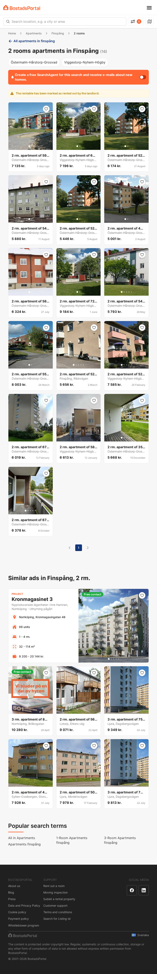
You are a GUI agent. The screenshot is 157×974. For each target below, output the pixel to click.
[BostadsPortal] (21, 7)
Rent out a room (54, 886)
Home (12, 33)
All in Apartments (21, 838)
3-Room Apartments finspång (120, 840)
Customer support (55, 905)
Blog (11, 892)
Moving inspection (55, 892)
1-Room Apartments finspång (71, 840)
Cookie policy (17, 912)
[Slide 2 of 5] (124, 292)
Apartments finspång (24, 844)
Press (12, 899)
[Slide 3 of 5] (126, 292)
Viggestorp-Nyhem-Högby (84, 62)
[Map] (150, 21)
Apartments (34, 33)
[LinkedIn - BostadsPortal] (144, 890)
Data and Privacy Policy (24, 905)
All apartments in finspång (34, 41)
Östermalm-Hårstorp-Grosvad (34, 62)
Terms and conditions (57, 912)
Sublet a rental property (59, 899)
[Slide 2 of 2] (31, 146)
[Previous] (69, 547)
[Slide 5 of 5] (131, 292)
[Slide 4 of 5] (129, 292)
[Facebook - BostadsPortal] (132, 890)
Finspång (58, 33)
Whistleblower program (23, 925)
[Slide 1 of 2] (29, 146)
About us (14, 886)
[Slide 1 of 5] (121, 292)
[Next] (87, 547)
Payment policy (18, 918)
